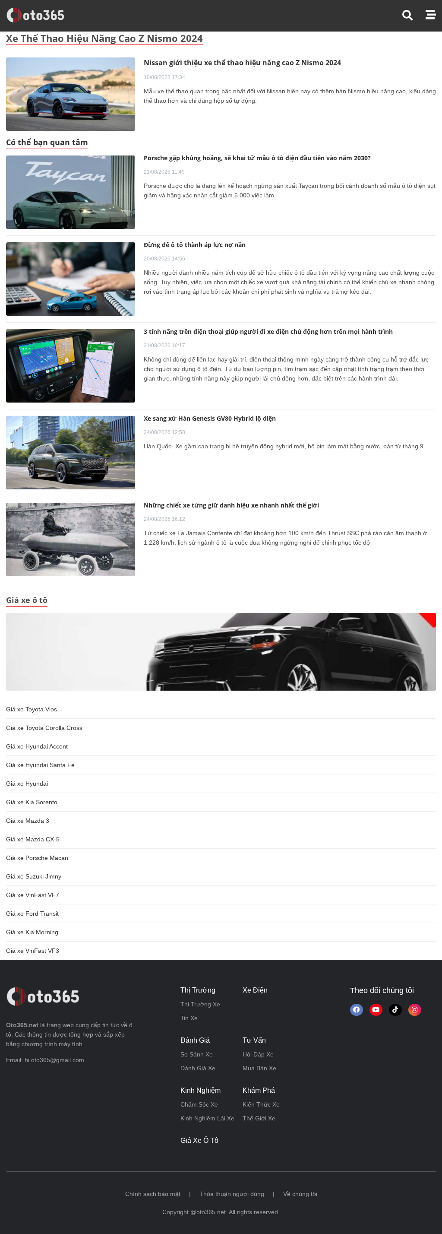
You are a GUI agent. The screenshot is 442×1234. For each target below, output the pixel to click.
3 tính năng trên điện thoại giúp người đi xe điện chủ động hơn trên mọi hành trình (268, 331)
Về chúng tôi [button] (300, 1193)
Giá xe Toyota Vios (31, 709)
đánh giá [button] (195, 1040)
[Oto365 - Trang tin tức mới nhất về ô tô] (40, 15)
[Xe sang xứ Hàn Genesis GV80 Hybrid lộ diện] (70, 452)
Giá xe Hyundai (27, 783)
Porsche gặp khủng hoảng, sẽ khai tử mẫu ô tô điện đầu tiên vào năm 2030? (257, 158)
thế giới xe (259, 1118)
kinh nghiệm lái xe (207, 1118)
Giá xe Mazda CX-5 (33, 839)
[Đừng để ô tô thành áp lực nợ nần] (70, 279)
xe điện (255, 990)
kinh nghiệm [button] (200, 1090)
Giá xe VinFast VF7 (32, 894)
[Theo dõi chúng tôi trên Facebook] (356, 1010)
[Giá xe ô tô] (221, 651)
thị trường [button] (197, 990)
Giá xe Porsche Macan (37, 857)
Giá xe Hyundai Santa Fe (40, 764)
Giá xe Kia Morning (32, 932)
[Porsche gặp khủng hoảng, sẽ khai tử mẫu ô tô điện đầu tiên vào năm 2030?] (70, 192)
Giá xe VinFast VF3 (32, 950)
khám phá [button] (259, 1090)
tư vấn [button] (254, 1040)
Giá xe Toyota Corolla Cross (44, 727)
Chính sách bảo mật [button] (152, 1193)
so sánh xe (196, 1054)
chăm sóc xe (199, 1104)
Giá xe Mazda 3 (27, 820)
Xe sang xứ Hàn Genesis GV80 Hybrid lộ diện (210, 418)
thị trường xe (200, 1004)
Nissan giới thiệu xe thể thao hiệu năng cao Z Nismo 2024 (242, 62)
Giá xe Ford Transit (32, 913)
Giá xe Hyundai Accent (37, 746)
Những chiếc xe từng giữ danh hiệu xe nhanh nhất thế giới (231, 505)
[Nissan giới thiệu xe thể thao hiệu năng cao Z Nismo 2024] (70, 93)
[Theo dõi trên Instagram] (414, 1010)
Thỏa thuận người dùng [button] (231, 1193)
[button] (414, 15)
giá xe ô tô (199, 1140)
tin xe (189, 1018)
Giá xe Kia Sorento (31, 802)
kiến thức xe (261, 1104)
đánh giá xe (197, 1068)
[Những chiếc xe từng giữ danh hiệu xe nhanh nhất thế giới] (70, 539)
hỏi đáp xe (258, 1054)
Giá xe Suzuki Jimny (33, 876)
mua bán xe (259, 1068)
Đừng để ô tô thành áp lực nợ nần (195, 245)
